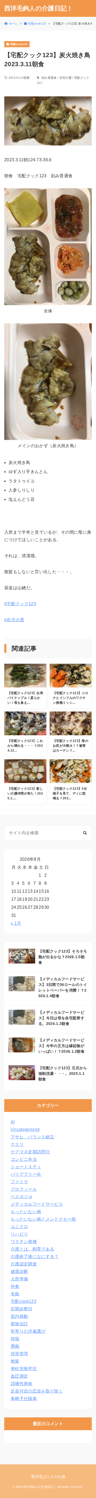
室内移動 (19, 1316)
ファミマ (19, 1181)
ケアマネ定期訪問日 (30, 1152)
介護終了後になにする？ (35, 1256)
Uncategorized (25, 1129)
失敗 (15, 1294)
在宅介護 (65, 77)
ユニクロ (19, 1226)
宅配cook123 (23, 1301)
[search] (85, 833)
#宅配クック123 (20, 603)
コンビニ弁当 (24, 1159)
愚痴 (15, 1346)
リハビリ (19, 1234)
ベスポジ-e (21, 1196)
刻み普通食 (49, 77)
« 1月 (16, 923)
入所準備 (19, 1279)
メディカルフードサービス (37, 1204)
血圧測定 (19, 1376)
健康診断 (19, 1271)
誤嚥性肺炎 (22, 1383)
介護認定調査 (24, 1264)
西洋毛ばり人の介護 (48, 1477)
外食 (15, 1286)
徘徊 (15, 1338)
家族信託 (19, 1324)
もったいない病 (26, 1211)
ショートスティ (26, 1167)
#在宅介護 (14, 620)
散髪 (15, 1361)
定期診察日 (22, 1309)
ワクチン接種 (24, 1241)
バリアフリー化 (26, 1174)
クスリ (17, 1144)
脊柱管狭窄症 (24, 1368)
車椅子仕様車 (24, 1398)
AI (13, 1122)
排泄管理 (19, 1353)
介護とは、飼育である (32, 1249)
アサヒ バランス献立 (32, 1137)
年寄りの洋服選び (28, 1331)
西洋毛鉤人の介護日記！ (38, 8)
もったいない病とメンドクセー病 (43, 1219)
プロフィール (24, 1189)
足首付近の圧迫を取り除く (37, 1391)
